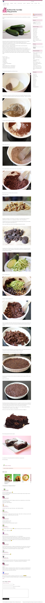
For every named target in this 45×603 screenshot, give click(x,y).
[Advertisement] (37, 105)
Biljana (9, 581)
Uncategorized (35, 86)
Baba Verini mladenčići (36, 60)
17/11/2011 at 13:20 (5, 565)
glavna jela (20, 3)
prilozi (4, 4)
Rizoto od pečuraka (36, 38)
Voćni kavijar (35, 32)
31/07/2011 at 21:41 (5, 512)
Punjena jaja (35, 33)
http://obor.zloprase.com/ (37, 23)
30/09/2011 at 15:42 (5, 534)
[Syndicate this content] (33, 14)
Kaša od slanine (35, 36)
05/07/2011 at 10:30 (5, 498)
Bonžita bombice (6, 481)
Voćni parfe (35, 35)
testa (32, 3)
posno (15, 3)
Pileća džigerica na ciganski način (37, 64)
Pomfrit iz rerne (38, 62)
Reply (3, 509)
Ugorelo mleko (35, 37)
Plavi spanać (35, 31)
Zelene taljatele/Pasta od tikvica (25, 482)
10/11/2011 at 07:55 (5, 558)
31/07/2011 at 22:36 (5, 519)
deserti (11, 3)
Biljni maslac (35, 29)
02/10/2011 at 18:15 (5, 544)
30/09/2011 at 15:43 (5, 552)
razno (24, 3)
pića (39, 3)
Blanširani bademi (39, 66)
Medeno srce (38, 55)
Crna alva (39, 65)
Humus (14, 481)
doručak (28, 3)
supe (8, 4)
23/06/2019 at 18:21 (6, 574)
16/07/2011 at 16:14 (5, 506)
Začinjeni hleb (35, 17)
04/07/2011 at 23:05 (5, 490)
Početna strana (6, 3)
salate (35, 3)
